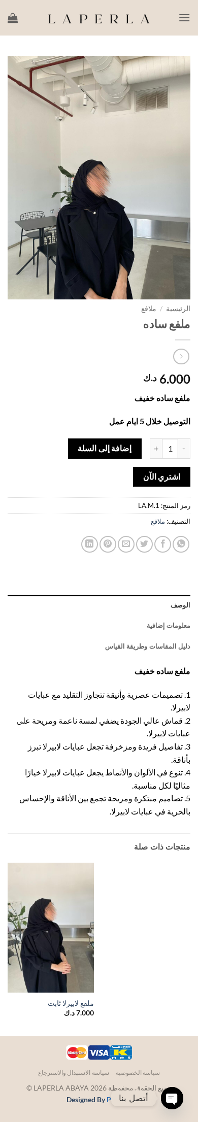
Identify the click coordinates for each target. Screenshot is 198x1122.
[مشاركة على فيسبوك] (162, 544)
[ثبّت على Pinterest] (108, 544)
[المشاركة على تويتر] (144, 544)
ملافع (148, 308)
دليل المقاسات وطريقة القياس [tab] (147, 646)
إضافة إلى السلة (104, 448)
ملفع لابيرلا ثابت (71, 1003)
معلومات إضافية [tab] (168, 625)
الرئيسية (178, 308)
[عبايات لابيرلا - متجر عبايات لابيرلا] (99, 18)
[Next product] (181, 356)
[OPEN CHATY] (172, 1098)
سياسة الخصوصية (138, 1072)
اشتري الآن (161, 476)
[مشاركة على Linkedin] (89, 544)
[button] (184, 17)
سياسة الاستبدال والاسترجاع (73, 1072)
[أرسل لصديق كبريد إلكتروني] (126, 544)
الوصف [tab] (180, 605)
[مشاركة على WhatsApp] (181, 544)
